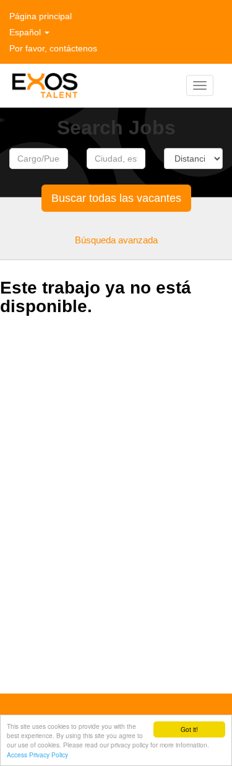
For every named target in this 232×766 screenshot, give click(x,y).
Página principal (40, 16)
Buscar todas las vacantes (116, 198)
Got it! (189, 729)
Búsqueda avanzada (116, 240)
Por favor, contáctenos (53, 48)
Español (26, 32)
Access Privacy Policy (37, 754)
